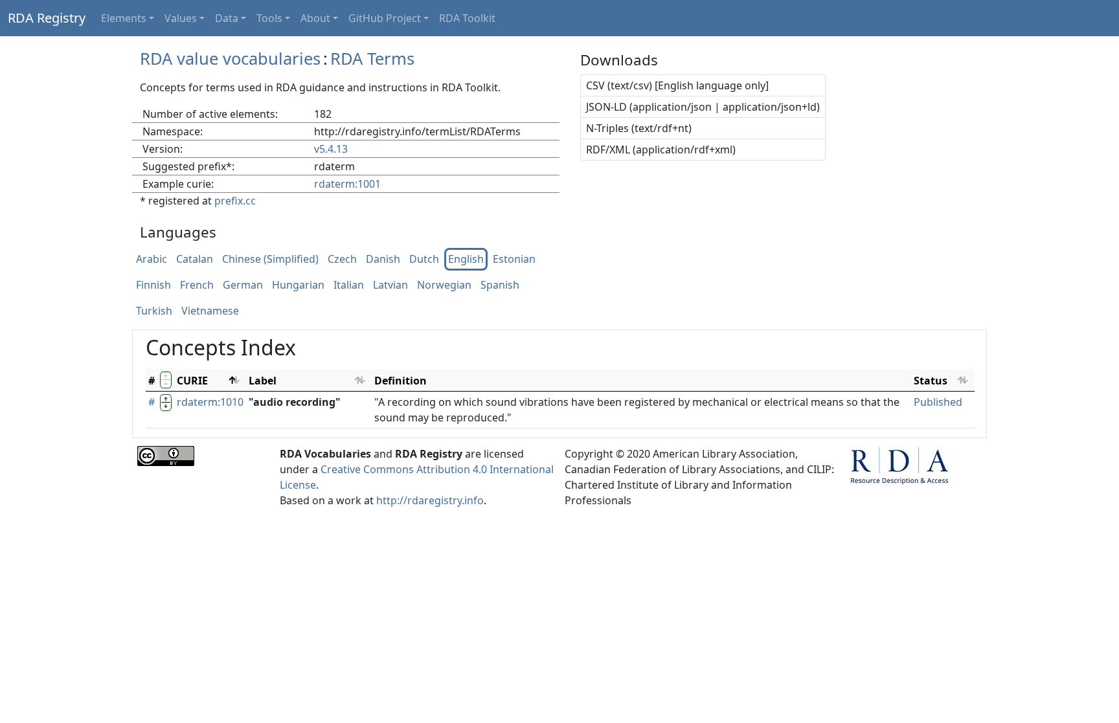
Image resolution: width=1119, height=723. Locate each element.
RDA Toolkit (467, 18)
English (466, 259)
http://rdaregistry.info (430, 500)
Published (938, 402)
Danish (383, 259)
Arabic (151, 259)
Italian (348, 285)
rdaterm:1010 (210, 402)
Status (930, 380)
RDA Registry (46, 18)
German (243, 285)
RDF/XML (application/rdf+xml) (661, 149)
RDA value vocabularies (230, 58)
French (197, 285)
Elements (123, 18)
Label (263, 380)
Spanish (499, 285)
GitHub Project (384, 18)
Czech (342, 259)
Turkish (154, 311)
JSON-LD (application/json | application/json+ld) (703, 107)
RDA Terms (372, 58)
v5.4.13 (331, 149)
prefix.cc (235, 201)
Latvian (390, 285)
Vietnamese (210, 311)
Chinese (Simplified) (270, 259)
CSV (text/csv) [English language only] (677, 85)
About (315, 18)
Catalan (194, 259)
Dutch (424, 259)
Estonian (514, 259)
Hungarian (298, 285)
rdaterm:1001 (347, 184)
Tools (269, 18)
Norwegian (444, 285)
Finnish (153, 285)
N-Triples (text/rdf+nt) (639, 128)
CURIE (192, 380)
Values (180, 18)
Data (226, 18)
